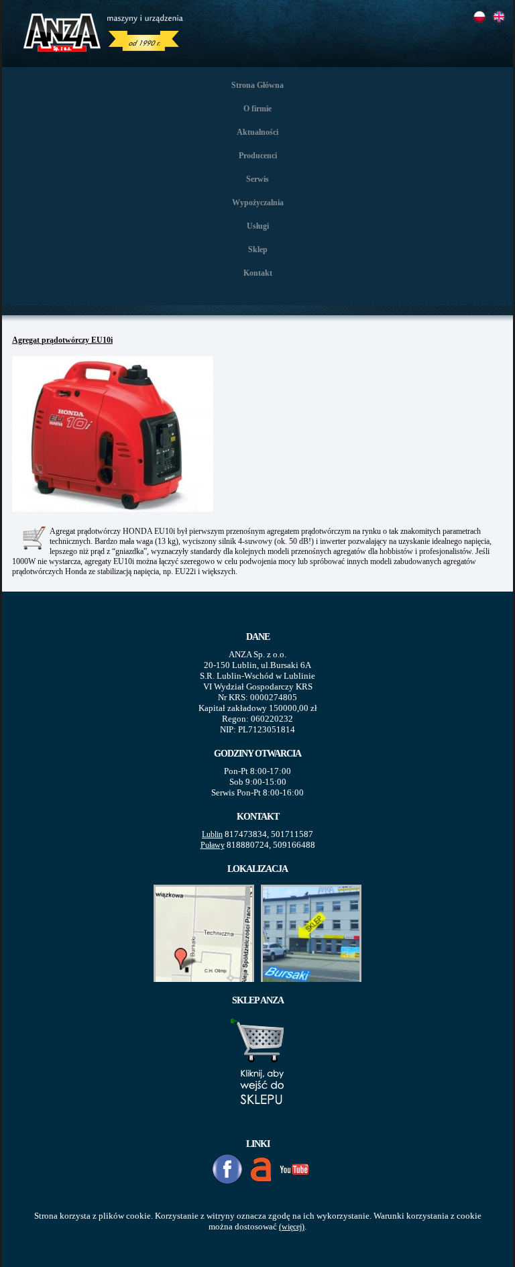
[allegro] (261, 1169)
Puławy (213, 845)
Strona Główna (257, 85)
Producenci (258, 155)
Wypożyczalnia (258, 202)
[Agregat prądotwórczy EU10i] (114, 513)
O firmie (257, 108)
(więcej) (291, 1226)
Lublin (212, 834)
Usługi (258, 226)
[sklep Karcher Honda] (258, 1120)
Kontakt (257, 273)
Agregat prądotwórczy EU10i (62, 340)
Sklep (258, 249)
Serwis (257, 179)
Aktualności (257, 132)
